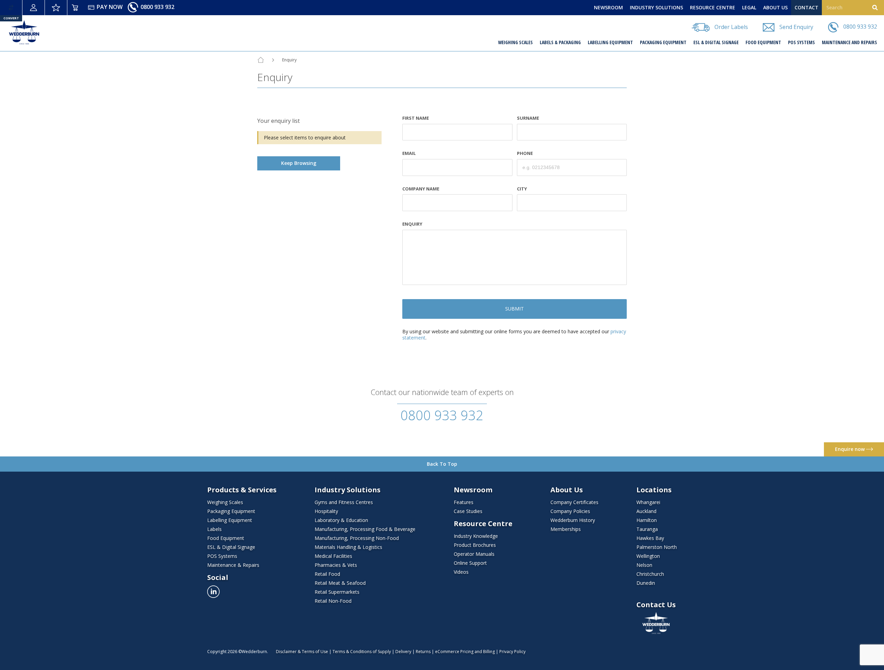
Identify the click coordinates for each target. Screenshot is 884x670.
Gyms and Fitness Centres (344, 502)
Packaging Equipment (663, 42)
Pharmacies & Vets (336, 565)
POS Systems (801, 42)
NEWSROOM (608, 7)
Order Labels (730, 26)
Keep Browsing (298, 163)
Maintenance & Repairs (233, 565)
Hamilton (646, 520)
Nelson (644, 565)
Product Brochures (475, 545)
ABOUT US (775, 7)
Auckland (646, 511)
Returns (423, 651)
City (522, 189)
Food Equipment (763, 42)
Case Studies (468, 511)
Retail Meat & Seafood (340, 583)
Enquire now (850, 449)
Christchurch (650, 574)
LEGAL (749, 7)
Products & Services (242, 489)
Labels (214, 529)
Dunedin (645, 583)
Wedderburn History (572, 520)
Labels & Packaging (560, 42)
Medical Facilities (333, 556)
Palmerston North (656, 547)
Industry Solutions (348, 489)
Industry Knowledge (476, 536)
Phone (525, 153)
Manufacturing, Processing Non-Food (357, 538)
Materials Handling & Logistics (348, 547)
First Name (415, 118)
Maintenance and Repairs (849, 42)
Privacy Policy (512, 651)
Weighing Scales (515, 42)
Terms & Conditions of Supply (362, 651)
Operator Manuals (474, 554)
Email (409, 153)
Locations (654, 489)
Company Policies (570, 511)
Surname (528, 118)
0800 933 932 (156, 7)
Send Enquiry (795, 26)
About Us (566, 489)
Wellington (648, 556)
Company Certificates (574, 502)
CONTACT (806, 7)
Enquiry (412, 224)
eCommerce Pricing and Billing (465, 651)
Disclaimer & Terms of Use (302, 651)
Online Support (470, 563)
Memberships (565, 529)
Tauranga (647, 529)
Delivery (403, 651)
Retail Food (327, 574)
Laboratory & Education (341, 520)
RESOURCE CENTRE (712, 7)
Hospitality (326, 511)
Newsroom (473, 489)
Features (463, 502)
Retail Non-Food (333, 601)
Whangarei (648, 502)
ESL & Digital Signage (716, 42)
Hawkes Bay (650, 538)
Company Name (420, 189)
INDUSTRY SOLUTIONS (656, 7)
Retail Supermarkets (337, 592)
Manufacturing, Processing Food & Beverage (365, 529)
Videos (461, 572)
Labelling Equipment (610, 42)
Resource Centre (483, 523)
